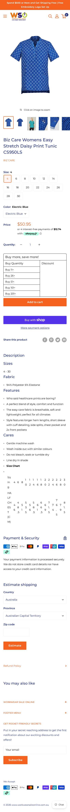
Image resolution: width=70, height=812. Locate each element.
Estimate (14, 645)
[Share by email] (64, 339)
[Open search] (50, 16)
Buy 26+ (10, 275)
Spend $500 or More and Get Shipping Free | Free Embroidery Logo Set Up (35, 4)
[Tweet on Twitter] (57, 339)
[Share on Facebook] (44, 339)
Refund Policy (12, 665)
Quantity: (9, 244)
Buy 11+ (9, 269)
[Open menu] (5, 16)
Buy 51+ (9, 281)
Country (8, 592)
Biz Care (9, 160)
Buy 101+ (10, 287)
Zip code (9, 624)
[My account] (57, 16)
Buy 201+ (10, 293)
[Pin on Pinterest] (51, 339)
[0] (64, 16)
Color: (15, 206)
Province (9, 608)
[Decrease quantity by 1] (21, 244)
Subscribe (15, 760)
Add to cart (35, 302)
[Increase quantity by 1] (39, 244)
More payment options (35, 327)
